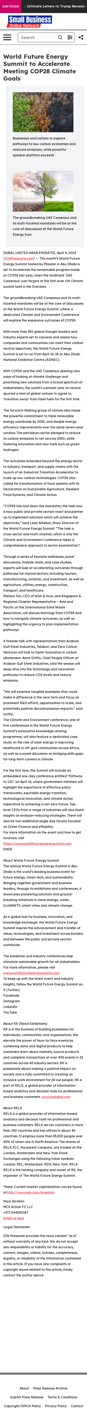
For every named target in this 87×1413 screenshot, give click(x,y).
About (24, 1388)
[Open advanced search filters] (70, 37)
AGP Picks (10, 6)
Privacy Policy (56, 1406)
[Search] (60, 37)
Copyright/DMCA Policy (22, 1406)
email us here (13, 1218)
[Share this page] (81, 37)
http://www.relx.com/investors (30, 1192)
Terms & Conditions (62, 1397)
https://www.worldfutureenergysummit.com (37, 844)
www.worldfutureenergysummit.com (31, 973)
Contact (77, 1406)
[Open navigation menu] (7, 37)
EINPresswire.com (19, 258)
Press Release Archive (50, 1388)
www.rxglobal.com (55, 1097)
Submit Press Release (27, 1397)
